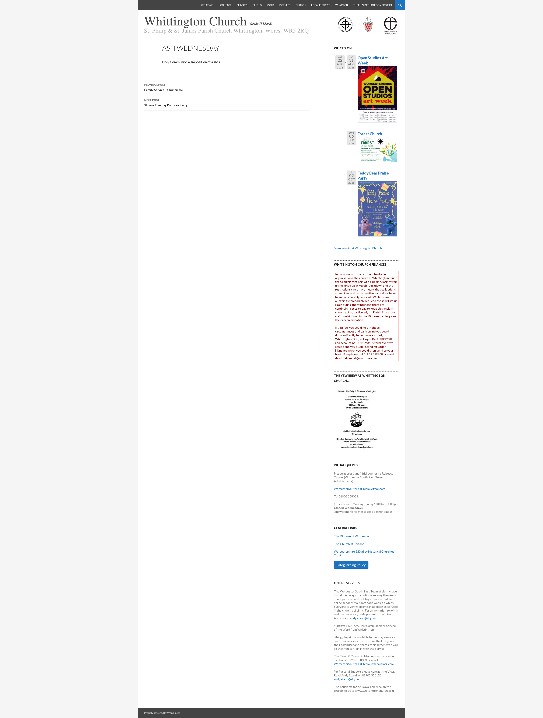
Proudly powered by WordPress (162, 712)
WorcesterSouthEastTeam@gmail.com (359, 488)
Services (242, 5)
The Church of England (349, 544)
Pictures (284, 5)
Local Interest (320, 5)
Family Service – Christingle (163, 87)
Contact (225, 5)
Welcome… (208, 5)
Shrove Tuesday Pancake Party (166, 102)
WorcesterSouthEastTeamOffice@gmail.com (364, 664)
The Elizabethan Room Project (372, 5)
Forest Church (370, 133)
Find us (257, 5)
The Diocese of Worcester (351, 536)
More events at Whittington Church (358, 248)
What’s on (341, 5)
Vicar (270, 5)
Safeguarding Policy (351, 565)
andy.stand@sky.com (363, 618)
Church (301, 5)
